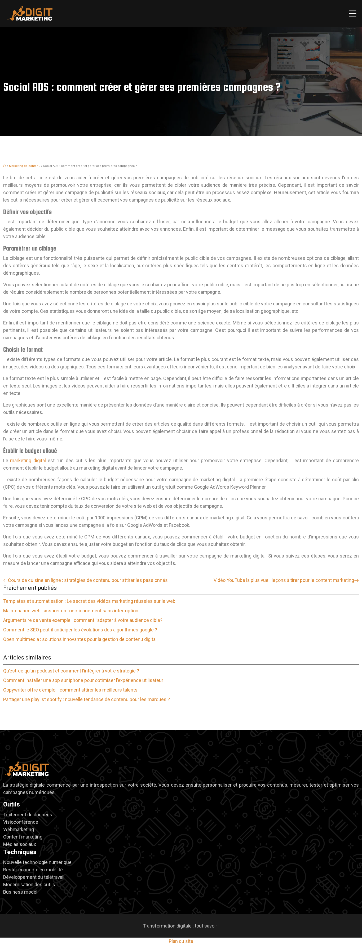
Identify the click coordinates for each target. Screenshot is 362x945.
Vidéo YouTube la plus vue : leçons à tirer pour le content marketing (284, 580)
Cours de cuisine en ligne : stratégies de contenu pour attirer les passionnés (88, 580)
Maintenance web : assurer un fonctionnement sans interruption (70, 610)
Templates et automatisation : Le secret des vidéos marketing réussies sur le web (89, 601)
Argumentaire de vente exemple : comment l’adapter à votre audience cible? (82, 620)
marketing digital (28, 460)
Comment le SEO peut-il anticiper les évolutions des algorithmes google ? (80, 629)
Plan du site (181, 941)
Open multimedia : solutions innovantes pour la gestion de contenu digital (80, 639)
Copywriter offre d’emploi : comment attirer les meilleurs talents (70, 690)
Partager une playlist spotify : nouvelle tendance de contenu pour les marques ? (86, 699)
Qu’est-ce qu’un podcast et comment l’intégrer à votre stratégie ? (71, 671)
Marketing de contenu (24, 166)
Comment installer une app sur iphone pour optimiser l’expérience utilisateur (83, 680)
